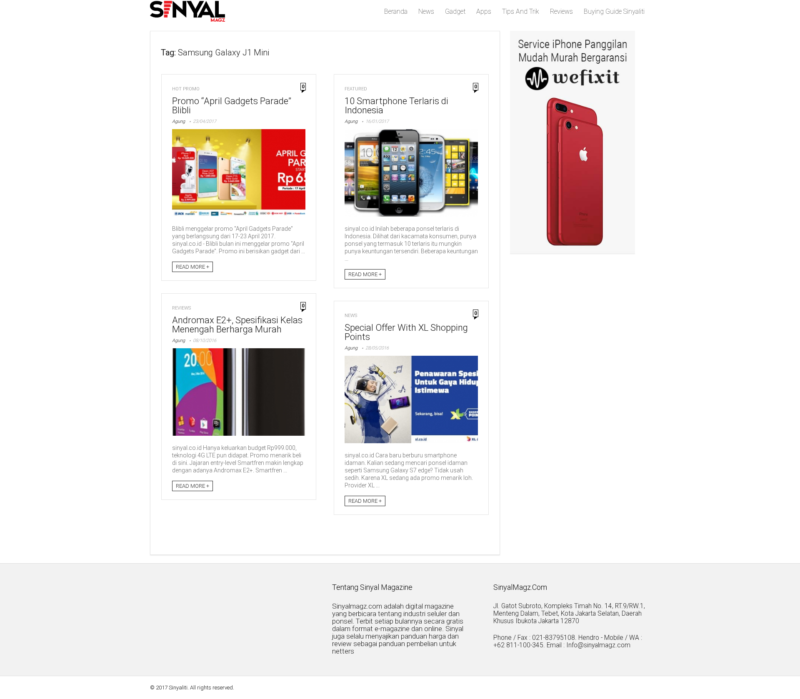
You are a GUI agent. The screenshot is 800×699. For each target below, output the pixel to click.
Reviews (561, 11)
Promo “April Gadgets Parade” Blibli (231, 105)
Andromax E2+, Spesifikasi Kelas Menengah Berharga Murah (237, 325)
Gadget (455, 11)
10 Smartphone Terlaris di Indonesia (396, 105)
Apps (483, 11)
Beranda (396, 11)
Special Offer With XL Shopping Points (406, 332)
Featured (356, 89)
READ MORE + (192, 267)
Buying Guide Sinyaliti (614, 11)
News (426, 11)
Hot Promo (186, 89)
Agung (178, 121)
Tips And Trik (520, 11)
